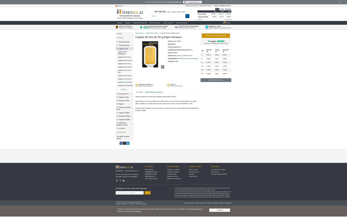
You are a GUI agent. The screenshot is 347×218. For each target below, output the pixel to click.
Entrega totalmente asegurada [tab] (154, 92)
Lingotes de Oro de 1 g (124, 57)
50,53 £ (221, 16)
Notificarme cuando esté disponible (188, 58)
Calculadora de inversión (218, 169)
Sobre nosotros (149, 169)
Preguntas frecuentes (205, 5)
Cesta (227, 23)
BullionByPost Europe (151, 172)
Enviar (147, 192)
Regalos (120, 104)
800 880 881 (119, 171)
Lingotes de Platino (124, 113)
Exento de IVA (140, 23)
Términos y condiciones (212, 203)
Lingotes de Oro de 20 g (125, 75)
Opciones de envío (172, 176)
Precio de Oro (215, 172)
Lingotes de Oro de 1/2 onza (124, 71)
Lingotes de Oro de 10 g (125, 67)
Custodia (127, 23)
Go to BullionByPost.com (194, 2)
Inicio (120, 33)
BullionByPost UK (150, 176)
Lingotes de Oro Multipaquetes (122, 53)
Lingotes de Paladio (124, 119)
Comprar (119, 23)
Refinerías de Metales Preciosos (122, 124)
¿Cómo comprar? (168, 23)
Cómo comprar (193, 169)
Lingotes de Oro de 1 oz (125, 79)
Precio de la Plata (203, 16)
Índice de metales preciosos (219, 174)
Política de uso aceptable (225, 203)
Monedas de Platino (124, 116)
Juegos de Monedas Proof (123, 108)
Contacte (191, 5)
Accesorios (121, 128)
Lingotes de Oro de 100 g (125, 85)
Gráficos (181, 23)
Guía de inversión (155, 23)
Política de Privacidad (200, 203)
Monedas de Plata (123, 100)
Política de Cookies (189, 203)
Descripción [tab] (139, 92)
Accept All (219, 210)
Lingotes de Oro (139, 33)
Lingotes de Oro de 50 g (152, 33)
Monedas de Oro (123, 94)
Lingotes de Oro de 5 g (124, 63)
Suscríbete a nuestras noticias (123, 137)
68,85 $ (229, 16)
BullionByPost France (151, 174)
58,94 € (214, 16)
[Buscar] (187, 16)
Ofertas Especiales (124, 42)
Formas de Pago (172, 174)
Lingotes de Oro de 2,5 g (125, 60)
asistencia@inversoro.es (131, 171)
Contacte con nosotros (173, 169)
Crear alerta (228, 19)
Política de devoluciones (174, 178)
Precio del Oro (202, 14)
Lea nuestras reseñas (151, 178)
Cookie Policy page (195, 209)
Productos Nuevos (124, 45)
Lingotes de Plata (123, 97)
